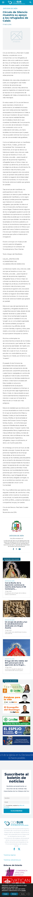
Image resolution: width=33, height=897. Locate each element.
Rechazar (14, 894)
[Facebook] (13, 549)
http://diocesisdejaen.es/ (16, 538)
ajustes (23, 890)
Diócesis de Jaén (10, 8)
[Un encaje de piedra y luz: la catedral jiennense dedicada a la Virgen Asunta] (16, 608)
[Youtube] (20, 549)
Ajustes (23, 894)
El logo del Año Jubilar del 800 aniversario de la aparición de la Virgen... (16, 663)
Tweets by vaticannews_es (12, 860)
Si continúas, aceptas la (14, 806)
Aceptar (6, 894)
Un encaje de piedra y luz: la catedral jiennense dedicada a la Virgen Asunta (16, 625)
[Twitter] (16, 549)
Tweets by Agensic (10, 855)
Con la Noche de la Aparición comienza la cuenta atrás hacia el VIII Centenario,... (15, 586)
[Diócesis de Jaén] (16, 526)
